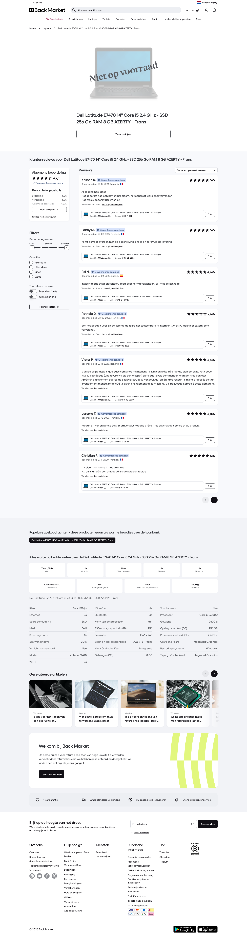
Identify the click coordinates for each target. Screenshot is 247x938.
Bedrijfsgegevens (137, 896)
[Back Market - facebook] (47, 876)
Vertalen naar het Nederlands (94, 388)
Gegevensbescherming (140, 875)
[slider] (32, 247)
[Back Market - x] (54, 876)
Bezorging (69, 874)
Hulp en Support (73, 892)
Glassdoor (164, 857)
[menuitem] (76, 19)
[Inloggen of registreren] (206, 10)
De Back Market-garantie (141, 870)
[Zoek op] (74, 10)
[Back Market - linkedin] (39, 876)
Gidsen (68, 897)
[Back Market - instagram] (32, 876)
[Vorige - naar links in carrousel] (205, 673)
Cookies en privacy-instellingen (138, 881)
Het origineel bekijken (112, 204)
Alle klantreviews (73, 910)
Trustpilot (164, 852)
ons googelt (77, 763)
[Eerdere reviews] (205, 500)
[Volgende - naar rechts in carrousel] (214, 673)
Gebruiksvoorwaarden (139, 857)
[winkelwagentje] (214, 10)
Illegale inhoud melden (140, 900)
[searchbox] (128, 10)
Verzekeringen (72, 887)
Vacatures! (34, 870)
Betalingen (69, 869)
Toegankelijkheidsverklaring (44, 865)
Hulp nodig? (191, 10)
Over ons (34, 852)
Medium (163, 861)
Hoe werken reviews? (45, 217)
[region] (123, 704)
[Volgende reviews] (214, 500)
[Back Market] (47, 10)
